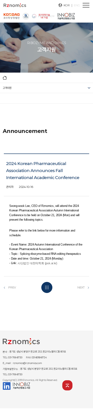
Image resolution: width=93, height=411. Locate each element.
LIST (46, 287)
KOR (67, 5)
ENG (77, 5)
